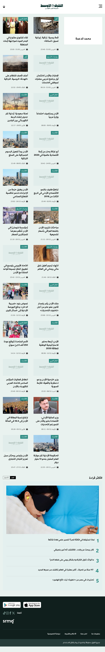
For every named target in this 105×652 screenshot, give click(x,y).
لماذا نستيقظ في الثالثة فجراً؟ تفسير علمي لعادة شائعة (71, 539)
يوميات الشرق (52, 57)
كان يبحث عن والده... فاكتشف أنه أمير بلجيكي (74, 549)
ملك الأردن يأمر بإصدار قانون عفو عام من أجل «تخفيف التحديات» (48, 307)
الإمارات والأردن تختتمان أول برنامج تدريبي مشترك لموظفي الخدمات (47, 79)
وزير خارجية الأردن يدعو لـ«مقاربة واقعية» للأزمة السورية (48, 383)
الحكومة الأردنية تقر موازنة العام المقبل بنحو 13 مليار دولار (46, 459)
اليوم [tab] (12, 477)
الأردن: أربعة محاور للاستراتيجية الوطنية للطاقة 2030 (49, 345)
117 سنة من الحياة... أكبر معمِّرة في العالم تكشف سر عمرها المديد (65, 569)
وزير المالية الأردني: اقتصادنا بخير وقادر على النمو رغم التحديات (47, 421)
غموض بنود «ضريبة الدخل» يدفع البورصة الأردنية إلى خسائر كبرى (17, 307)
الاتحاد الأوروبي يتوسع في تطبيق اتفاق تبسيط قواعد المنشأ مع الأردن (15, 269)
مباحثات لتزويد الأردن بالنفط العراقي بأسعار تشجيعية (48, 231)
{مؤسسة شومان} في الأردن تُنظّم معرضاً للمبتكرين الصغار (18, 231)
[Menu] (100, 6)
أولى (56, 19)
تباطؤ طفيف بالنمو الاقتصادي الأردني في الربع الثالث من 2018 (46, 193)
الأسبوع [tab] (6, 477)
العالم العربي (23, 19)
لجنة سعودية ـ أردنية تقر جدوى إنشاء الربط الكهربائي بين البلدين (16, 117)
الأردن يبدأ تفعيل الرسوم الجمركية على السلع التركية (16, 155)
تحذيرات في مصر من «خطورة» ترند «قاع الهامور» (73, 579)
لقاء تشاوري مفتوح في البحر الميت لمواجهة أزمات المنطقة (15, 41)
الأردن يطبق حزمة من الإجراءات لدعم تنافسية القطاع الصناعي (17, 193)
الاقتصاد (24, 95)
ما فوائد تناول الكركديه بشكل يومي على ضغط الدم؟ (72, 559)
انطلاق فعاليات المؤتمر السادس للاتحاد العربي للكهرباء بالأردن (17, 383)
